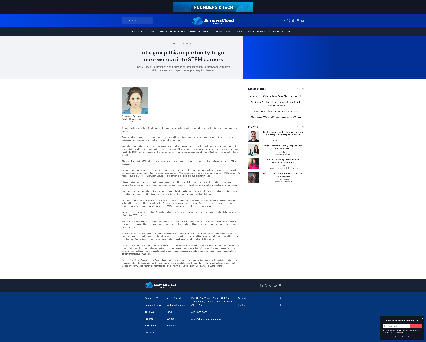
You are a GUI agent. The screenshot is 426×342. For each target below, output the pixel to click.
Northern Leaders (199, 31)
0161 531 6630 (199, 312)
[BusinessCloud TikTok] (293, 20)
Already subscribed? (402, 337)
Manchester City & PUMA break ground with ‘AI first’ (276, 117)
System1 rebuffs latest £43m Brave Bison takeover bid (276, 96)
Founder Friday (178, 31)
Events (250, 31)
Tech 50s (217, 31)
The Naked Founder (156, 31)
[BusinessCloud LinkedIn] (284, 20)
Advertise (278, 31)
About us (291, 31)
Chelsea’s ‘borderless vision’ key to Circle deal (276, 111)
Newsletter (263, 31)
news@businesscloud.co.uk (206, 319)
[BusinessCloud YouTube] (302, 20)
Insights (239, 31)
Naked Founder (174, 298)
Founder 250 (136, 31)
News (228, 31)
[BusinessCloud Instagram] (298, 20)
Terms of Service (394, 332)
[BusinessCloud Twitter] (288, 20)
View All (300, 89)
